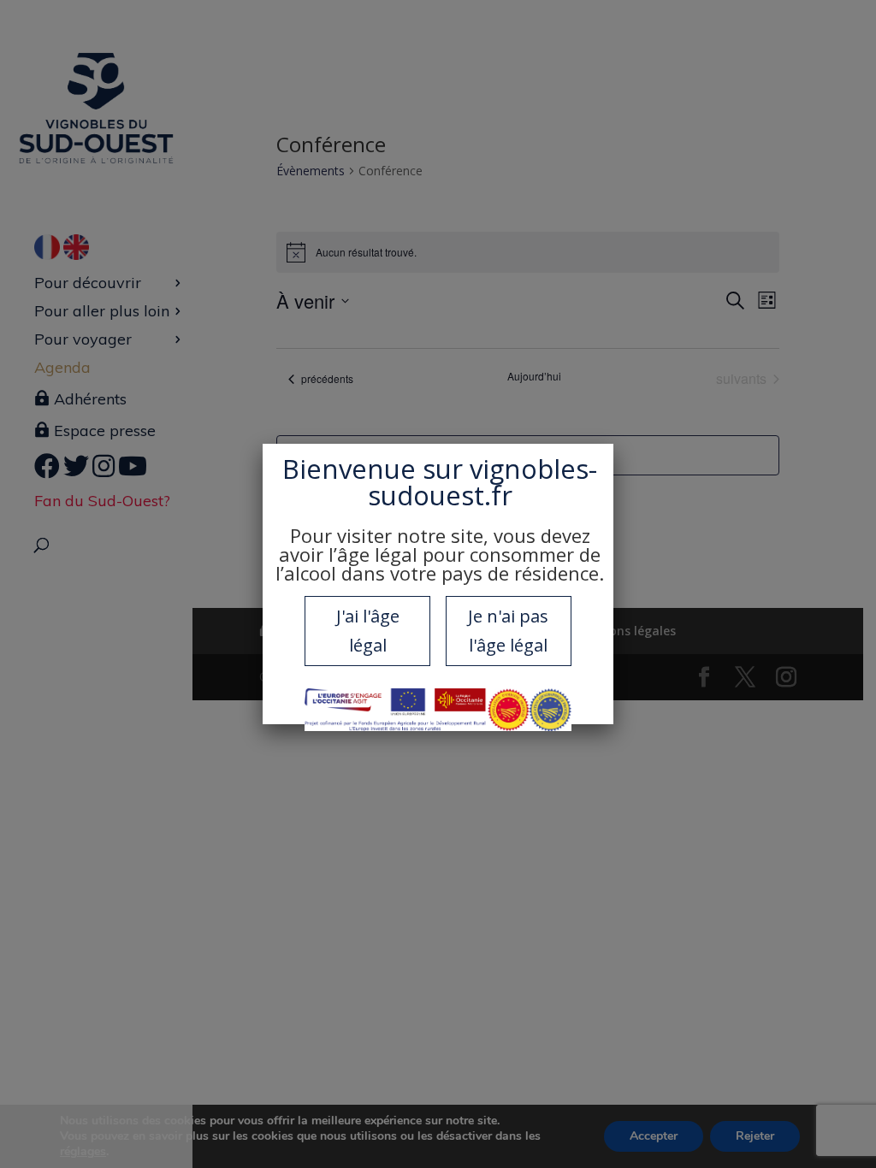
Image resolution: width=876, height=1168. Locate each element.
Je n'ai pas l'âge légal (508, 631)
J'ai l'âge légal (368, 631)
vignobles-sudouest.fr (483, 482)
